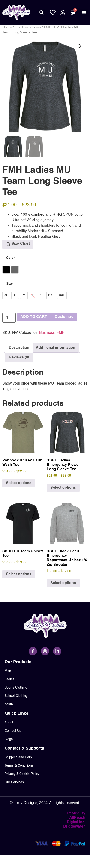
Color (10, 257)
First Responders (28, 27)
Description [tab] (19, 348)
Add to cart (33, 317)
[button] (41, 12)
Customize (64, 317)
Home (7, 27)
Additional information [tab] (55, 348)
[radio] (6, 270)
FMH (47, 27)
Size (9, 283)
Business (47, 333)
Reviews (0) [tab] (19, 357)
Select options (18, 483)
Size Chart (20, 244)
